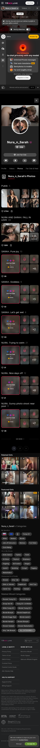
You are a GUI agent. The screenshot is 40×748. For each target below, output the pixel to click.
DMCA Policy (6, 659)
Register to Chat (23, 77)
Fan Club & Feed (32, 169)
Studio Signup (25, 655)
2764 (6, 211)
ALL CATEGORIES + (26, 630)
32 (5, 307)
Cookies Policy (7, 663)
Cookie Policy (23, 740)
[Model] (36, 100)
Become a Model (26, 651)
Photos (20, 169)
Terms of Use (6, 655)
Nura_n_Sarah (7, 526)
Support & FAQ (6, 682)
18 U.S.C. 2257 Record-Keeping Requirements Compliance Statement (16, 730)
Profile (3, 169)
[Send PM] (34, 160)
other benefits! (26, 74)
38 (5, 431)
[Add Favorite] (3, 36)
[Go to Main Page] (12, 3)
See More (19, 439)
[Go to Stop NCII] (14, 722)
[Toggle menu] (2, 3)
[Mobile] (17, 534)
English (29, 640)
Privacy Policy (6, 651)
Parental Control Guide (9, 667)
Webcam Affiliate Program (29, 659)
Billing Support (6, 686)
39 (5, 276)
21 (5, 398)
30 (5, 337)
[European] (11, 534)
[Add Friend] (24, 160)
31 (5, 368)
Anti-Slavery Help (7, 671)
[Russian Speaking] (4, 534)
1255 (6, 245)
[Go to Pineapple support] (3, 722)
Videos (26, 8)
